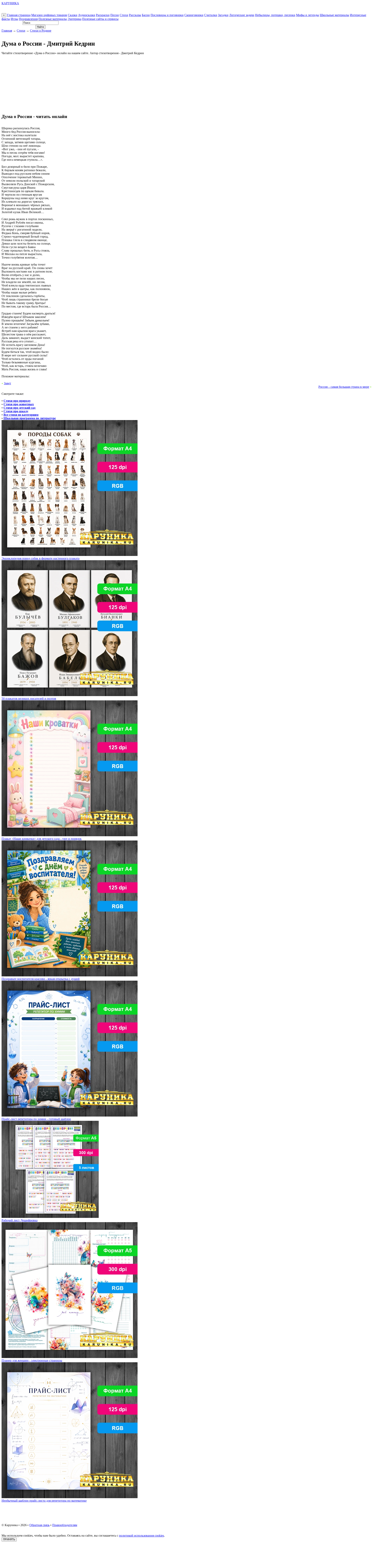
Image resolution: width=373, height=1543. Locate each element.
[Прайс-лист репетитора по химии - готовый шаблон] (70, 1115)
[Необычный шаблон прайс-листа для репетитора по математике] (70, 1497)
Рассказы (135, 15)
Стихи (124, 15)
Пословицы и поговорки (167, 15)
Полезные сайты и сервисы (100, 19)
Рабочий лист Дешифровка (19, 1220)
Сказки (72, 15)
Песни (114, 15)
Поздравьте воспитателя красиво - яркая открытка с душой (41, 978)
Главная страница (19, 15)
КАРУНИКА (10, 3)
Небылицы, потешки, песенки (275, 15)
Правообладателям (64, 1525)
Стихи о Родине (40, 30)
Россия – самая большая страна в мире (343, 386)
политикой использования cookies (141, 1535)
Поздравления (28, 19)
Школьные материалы (334, 15)
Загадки (223, 15)
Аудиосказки (86, 15)
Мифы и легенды (307, 15)
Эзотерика (74, 19)
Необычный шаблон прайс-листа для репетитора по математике (44, 1500)
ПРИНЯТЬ (9, 1539)
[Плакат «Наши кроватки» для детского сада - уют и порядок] (70, 835)
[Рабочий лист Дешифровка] (50, 1216)
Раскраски (103, 15)
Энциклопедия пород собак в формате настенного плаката (40, 558)
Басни (146, 15)
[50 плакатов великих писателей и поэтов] (70, 695)
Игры (14, 19)
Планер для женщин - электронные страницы (32, 1360)
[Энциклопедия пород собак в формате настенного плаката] (70, 555)
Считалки (210, 15)
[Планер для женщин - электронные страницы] (70, 1357)
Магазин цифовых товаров (49, 15)
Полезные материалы (52, 19)
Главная (7, 30)
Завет (7, 383)
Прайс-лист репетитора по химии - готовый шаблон (36, 1119)
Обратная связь (39, 1525)
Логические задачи (241, 15)
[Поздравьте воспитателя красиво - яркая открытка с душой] (70, 975)
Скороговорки (193, 15)
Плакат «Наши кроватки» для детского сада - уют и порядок (42, 838)
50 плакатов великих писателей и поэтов (29, 698)
